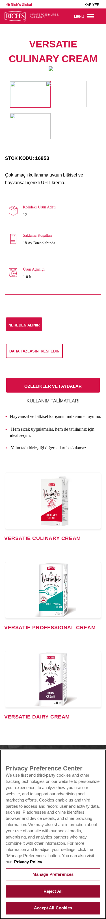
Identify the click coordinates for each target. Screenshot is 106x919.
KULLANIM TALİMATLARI (53, 400)
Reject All (53, 891)
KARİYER (92, 5)
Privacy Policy (28, 862)
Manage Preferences (53, 874)
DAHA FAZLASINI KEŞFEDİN (34, 351)
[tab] (53, 385)
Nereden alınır (24, 325)
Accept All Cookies (53, 908)
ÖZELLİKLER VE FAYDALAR (53, 386)
